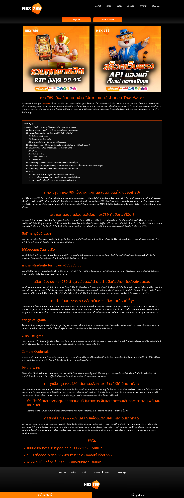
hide (35, 124)
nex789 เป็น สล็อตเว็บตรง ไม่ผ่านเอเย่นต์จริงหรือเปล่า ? (65, 462)
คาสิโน (119, 5)
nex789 (97, 5)
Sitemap (156, 5)
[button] (92, 448)
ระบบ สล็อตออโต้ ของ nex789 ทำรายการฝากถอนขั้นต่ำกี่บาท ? (69, 455)
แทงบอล (130, 5)
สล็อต (109, 5)
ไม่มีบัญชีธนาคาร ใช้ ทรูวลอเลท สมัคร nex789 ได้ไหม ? (64, 448)
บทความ (143, 5)
